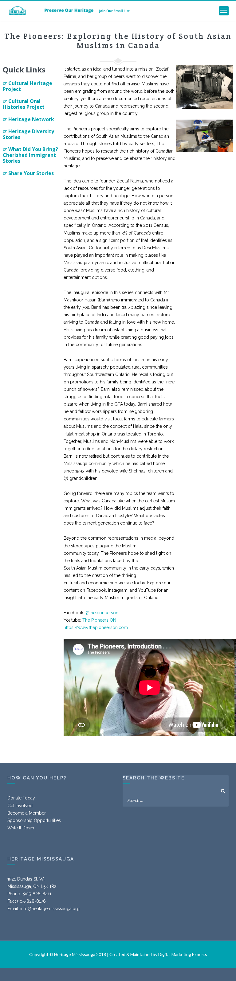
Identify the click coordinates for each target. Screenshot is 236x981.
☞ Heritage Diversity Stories (28, 134)
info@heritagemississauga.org (50, 908)
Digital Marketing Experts (182, 954)
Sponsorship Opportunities (34, 820)
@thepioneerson (101, 612)
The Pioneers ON (99, 620)
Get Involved (20, 805)
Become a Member (26, 813)
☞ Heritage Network (28, 119)
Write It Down (20, 827)
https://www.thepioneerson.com (96, 627)
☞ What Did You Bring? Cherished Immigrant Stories (30, 155)
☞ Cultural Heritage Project (27, 86)
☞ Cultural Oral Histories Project (24, 104)
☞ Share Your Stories (28, 173)
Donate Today (21, 797)
